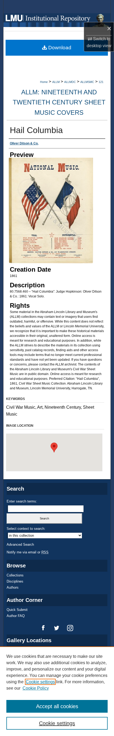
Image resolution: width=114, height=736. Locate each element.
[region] (57, 691)
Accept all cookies (57, 706)
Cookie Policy (36, 688)
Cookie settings (40, 682)
